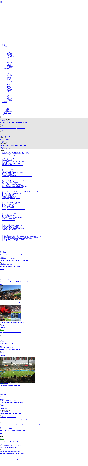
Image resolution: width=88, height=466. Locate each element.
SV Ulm (8, 97)
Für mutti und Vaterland (6, 162)
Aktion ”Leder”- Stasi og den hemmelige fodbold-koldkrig (11, 184)
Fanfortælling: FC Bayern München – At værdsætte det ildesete (12, 154)
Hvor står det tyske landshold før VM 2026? (9, 447)
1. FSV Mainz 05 (9, 62)
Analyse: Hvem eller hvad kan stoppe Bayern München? (12, 453)
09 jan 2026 (2, 325)
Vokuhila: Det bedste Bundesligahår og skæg (9, 229)
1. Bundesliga (6, 50)
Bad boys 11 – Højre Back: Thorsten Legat (9, 224)
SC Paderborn (9, 63)
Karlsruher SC (9, 79)
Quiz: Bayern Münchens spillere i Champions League (11, 235)
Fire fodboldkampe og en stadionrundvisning (9, 200)
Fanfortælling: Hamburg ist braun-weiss (8, 212)
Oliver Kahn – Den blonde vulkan (7, 205)
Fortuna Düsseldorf (10, 89)
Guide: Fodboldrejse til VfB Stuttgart (8, 167)
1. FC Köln (8, 51)
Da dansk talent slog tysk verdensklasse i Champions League (12, 225)
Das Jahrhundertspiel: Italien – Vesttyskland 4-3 (10, 196)
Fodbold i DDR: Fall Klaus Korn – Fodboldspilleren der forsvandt (13, 239)
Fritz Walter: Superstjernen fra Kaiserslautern (9, 169)
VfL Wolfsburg (9, 84)
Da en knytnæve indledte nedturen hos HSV (9, 203)
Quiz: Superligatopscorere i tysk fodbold (8, 218)
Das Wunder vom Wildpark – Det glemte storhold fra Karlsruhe (12, 172)
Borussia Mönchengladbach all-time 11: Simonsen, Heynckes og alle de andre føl (15, 153)
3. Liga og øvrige (7, 105)
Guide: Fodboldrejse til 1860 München (8, 195)
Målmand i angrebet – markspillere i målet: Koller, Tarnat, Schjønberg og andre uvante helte (17, 238)
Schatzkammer (4, 106)
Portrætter (6, 47)
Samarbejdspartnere (7, 113)
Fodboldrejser (4, 102)
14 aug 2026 (2, 416)
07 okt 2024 (2, 461)
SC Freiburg (8, 59)
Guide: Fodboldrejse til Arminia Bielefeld (9, 175)
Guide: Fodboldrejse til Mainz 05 (7, 223)
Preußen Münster (9, 93)
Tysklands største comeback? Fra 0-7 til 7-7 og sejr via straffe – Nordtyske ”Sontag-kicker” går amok (21, 424)
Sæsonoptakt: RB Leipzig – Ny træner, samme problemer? (12, 128)
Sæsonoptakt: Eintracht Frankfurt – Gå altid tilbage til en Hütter (14, 145)
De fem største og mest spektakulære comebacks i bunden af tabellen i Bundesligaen (15, 152)
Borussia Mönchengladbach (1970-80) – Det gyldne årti (11, 163)
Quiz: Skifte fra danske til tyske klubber (8, 220)
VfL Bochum (9, 83)
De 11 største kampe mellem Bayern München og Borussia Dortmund (13, 178)
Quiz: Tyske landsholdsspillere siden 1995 (9, 213)
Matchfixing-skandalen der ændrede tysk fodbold (10, 155)
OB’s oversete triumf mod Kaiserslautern (9, 211)
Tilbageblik (2, 355)
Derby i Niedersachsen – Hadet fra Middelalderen (10, 157)
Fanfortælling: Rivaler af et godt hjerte (8, 208)
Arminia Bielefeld (9, 69)
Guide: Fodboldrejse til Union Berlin (8, 204)
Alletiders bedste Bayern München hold (8, 230)
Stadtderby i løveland (5, 192)
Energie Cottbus (9, 72)
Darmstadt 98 (9, 70)
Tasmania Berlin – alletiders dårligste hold (9, 171)
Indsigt (3, 45)
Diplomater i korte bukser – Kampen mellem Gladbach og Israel (12, 190)
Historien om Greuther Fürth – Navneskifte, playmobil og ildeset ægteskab (15, 396)
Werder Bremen (9, 67)
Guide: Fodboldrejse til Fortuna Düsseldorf (9, 156)
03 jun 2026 (2, 352)
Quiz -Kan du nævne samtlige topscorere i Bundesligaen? (11, 193)
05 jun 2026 (2, 346)
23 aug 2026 (2, 130)
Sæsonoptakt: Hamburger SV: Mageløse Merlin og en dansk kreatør (14, 133)
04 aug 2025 (2, 399)
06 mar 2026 (2, 304)
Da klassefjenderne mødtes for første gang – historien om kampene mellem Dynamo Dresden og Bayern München (20, 237)
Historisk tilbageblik (6, 48)
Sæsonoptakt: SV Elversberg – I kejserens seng (10, 139)
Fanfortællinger (6, 109)
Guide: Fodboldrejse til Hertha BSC (8, 194)
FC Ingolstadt (9, 91)
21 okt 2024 (2, 427)
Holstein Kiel (9, 77)
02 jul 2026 (2, 278)
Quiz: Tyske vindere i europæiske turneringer (9, 215)
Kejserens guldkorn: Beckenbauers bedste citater (10, 201)
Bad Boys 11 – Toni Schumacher (7, 164)
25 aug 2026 (2, 125)
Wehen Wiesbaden (9, 99)
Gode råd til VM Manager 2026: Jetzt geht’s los (10, 349)
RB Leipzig (8, 61)
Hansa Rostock (9, 90)
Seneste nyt (6, 103)
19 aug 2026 (2, 135)
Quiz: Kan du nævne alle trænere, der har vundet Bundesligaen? (12, 187)
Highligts (3, 114)
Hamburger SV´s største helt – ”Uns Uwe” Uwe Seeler (11, 202)
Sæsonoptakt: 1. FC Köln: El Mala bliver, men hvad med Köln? (13, 122)
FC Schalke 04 (9, 64)
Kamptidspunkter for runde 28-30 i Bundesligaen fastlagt (12, 302)
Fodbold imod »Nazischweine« (7, 241)
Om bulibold (4, 112)
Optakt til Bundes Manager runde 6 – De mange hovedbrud (13, 430)
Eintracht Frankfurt (10, 58)
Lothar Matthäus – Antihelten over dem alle (9, 183)
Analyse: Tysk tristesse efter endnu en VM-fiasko (10, 332)
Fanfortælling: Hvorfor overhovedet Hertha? (9, 189)
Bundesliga (2, 244)
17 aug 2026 (2, 141)
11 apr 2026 (2, 450)
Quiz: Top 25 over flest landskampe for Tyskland (10, 182)
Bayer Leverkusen (9, 53)
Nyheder (3, 44)
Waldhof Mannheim (10, 98)
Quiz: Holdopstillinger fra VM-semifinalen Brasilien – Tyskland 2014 (13, 209)
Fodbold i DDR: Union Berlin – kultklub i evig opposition (11, 227)
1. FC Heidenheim (9, 75)
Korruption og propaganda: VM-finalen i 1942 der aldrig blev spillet (13, 228)
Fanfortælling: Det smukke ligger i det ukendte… (10, 240)
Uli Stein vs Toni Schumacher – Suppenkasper (10, 337)
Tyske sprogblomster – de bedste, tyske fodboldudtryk (11, 219)
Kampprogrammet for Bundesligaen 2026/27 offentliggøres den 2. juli (14, 281)
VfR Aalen (8, 86)
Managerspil (6, 110)
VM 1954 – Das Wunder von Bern (8, 166)
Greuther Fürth (9, 73)
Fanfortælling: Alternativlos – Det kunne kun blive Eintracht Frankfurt (13, 161)
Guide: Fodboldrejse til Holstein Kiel (8, 174)
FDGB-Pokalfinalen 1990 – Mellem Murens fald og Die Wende (12, 165)
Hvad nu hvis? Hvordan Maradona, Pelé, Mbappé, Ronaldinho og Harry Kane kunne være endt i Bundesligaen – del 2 (21, 236)
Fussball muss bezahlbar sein (7, 160)
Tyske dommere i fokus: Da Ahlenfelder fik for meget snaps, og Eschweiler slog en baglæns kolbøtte (18, 180)
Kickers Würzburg (9, 100)
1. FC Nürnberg (9, 81)
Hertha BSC (8, 76)
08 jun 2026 (2, 284)
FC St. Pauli (8, 82)
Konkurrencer (6, 108)
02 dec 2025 (2, 456)
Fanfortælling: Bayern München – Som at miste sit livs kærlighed (12, 168)
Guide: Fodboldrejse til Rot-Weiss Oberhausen (9, 170)
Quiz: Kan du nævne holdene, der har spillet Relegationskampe (12, 222)
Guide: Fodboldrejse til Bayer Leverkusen (9, 173)
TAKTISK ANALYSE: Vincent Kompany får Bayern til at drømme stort (15, 459)
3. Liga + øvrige (7, 85)
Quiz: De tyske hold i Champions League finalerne (10, 158)
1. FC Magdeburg (9, 80)
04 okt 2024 (2, 433)
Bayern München (9, 54)
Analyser (5, 46)
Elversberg (8, 57)
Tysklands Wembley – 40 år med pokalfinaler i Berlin (11, 402)
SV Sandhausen (9, 94)
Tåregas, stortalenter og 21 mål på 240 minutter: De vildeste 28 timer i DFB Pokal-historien (17, 176)
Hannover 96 (9, 74)
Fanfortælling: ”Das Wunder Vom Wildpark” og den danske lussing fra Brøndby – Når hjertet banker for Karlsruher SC (21, 191)
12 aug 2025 (2, 393)
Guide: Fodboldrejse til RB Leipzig (8, 179)
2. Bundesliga (6, 68)
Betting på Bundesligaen (8, 111)
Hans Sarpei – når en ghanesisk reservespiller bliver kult (11, 198)
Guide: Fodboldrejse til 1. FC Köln (8, 216)
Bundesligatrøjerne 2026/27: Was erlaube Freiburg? (11, 413)
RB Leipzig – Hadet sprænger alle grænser (9, 159)
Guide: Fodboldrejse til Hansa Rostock (8, 197)
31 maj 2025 (2, 405)
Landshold (6, 101)
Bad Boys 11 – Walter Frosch (7, 214)
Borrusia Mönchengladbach (11, 56)
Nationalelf (2, 327)
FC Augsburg (9, 52)
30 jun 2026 (2, 444)
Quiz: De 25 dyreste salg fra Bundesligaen (9, 206)
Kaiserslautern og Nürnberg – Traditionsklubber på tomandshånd (12, 217)
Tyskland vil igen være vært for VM (7, 343)
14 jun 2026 (2, 340)
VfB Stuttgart (9, 65)
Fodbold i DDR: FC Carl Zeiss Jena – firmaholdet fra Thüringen (12, 185)
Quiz (5, 107)
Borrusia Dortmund (10, 55)
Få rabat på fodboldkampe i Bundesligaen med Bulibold (12, 322)
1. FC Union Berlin (10, 66)
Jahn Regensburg (9, 92)
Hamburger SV (7, 136)
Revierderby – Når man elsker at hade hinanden (10, 226)
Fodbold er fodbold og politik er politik (8, 233)
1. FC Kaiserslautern (10, 78)
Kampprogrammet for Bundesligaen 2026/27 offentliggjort (12, 275)
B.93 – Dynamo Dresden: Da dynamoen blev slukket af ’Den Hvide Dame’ (14, 186)
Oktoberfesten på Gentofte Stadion (8, 207)
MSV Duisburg (9, 87)
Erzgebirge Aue (9, 88)
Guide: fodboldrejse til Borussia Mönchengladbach (10, 177)
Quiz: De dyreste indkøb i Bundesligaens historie (10, 231)
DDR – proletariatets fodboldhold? (8, 181)
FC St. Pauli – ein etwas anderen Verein (8, 234)
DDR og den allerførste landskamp (8, 242)
